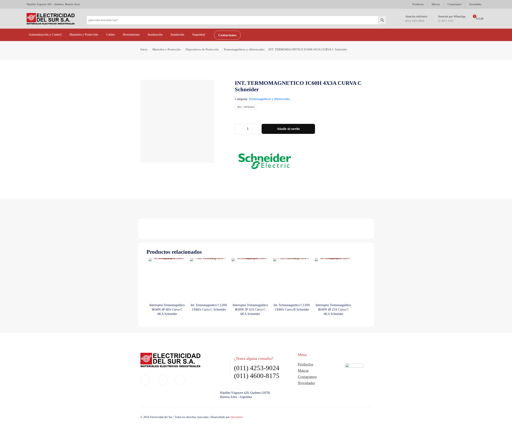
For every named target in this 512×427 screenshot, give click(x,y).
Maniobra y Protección (166, 49)
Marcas (303, 370)
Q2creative (236, 417)
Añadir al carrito (288, 128)
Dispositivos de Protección (202, 49)
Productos (305, 364)
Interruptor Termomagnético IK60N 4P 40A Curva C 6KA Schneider (167, 309)
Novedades (306, 383)
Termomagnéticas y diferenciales (244, 49)
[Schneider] (265, 162)
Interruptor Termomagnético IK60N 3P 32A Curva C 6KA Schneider (250, 309)
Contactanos (307, 377)
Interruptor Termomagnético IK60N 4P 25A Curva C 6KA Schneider (333, 309)
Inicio (144, 49)
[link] (354, 376)
